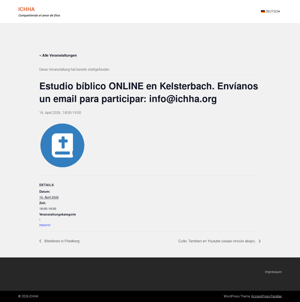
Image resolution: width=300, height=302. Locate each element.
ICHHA (26, 9)
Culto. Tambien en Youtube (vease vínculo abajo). (217, 240)
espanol (44, 225)
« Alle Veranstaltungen (58, 55)
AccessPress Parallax (266, 296)
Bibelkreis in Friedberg (61, 240)
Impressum (273, 272)
